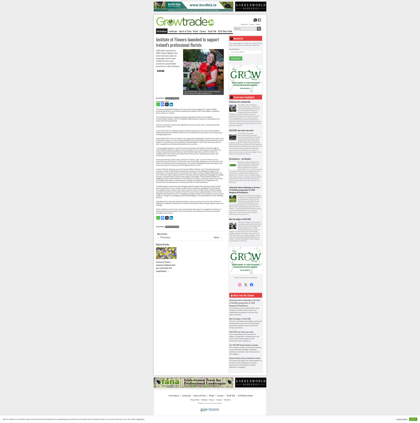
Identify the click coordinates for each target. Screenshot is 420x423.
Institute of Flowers (172, 98)
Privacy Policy (195, 400)
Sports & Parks (185, 31)
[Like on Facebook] (259, 20)
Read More (140, 419)
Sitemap (204, 400)
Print (160, 71)
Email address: (234, 49)
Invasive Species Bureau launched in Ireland (244, 358)
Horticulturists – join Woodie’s (240, 130)
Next (218, 237)
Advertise (244, 24)
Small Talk (212, 31)
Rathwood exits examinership (239, 217)
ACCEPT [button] (413, 419)
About (258, 24)
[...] (249, 125)
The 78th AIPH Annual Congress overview (243, 345)
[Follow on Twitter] (255, 20)
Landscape (173, 31)
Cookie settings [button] (401, 419)
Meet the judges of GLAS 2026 (240, 190)
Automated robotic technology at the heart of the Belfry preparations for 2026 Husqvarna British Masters (244, 161)
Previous (163, 237)
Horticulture (162, 31)
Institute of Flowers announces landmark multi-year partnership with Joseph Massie (166, 266)
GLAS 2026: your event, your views (241, 101)
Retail (195, 31)
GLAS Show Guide (225, 31)
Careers (203, 31)
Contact (252, 24)
